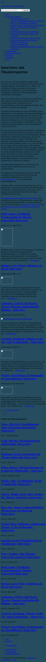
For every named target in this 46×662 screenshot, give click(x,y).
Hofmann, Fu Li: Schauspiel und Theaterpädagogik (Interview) (20, 456)
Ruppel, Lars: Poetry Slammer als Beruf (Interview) (21, 267)
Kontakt (9, 641)
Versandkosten (11, 652)
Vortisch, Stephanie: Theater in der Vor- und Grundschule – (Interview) (22, 340)
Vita (7, 639)
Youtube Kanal (11, 645)
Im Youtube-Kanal (19, 198)
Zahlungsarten (11, 649)
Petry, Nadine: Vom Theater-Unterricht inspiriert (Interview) (20, 555)
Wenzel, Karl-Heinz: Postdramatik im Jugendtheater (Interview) (22, 377)
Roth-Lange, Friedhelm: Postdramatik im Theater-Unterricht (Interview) (17, 217)
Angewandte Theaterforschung (12, 6)
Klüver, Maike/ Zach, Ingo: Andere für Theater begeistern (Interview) (22, 496)
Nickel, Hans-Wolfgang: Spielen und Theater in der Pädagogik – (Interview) (23, 527)
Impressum (31, 658)
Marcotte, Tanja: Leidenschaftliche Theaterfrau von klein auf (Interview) (22, 510)
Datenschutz (5, 660)
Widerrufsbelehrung (13, 654)
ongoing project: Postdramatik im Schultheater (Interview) (21, 542)
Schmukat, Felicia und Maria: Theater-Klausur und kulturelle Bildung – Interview (20, 306)
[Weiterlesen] (35, 260)
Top (2, 2)
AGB (14, 660)
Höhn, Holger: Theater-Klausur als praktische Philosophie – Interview (22, 469)
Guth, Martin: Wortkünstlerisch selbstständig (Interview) (20, 442)
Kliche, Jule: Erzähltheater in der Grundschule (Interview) (21, 482)
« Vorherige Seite (12, 410)
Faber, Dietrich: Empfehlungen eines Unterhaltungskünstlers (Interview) (20, 427)
